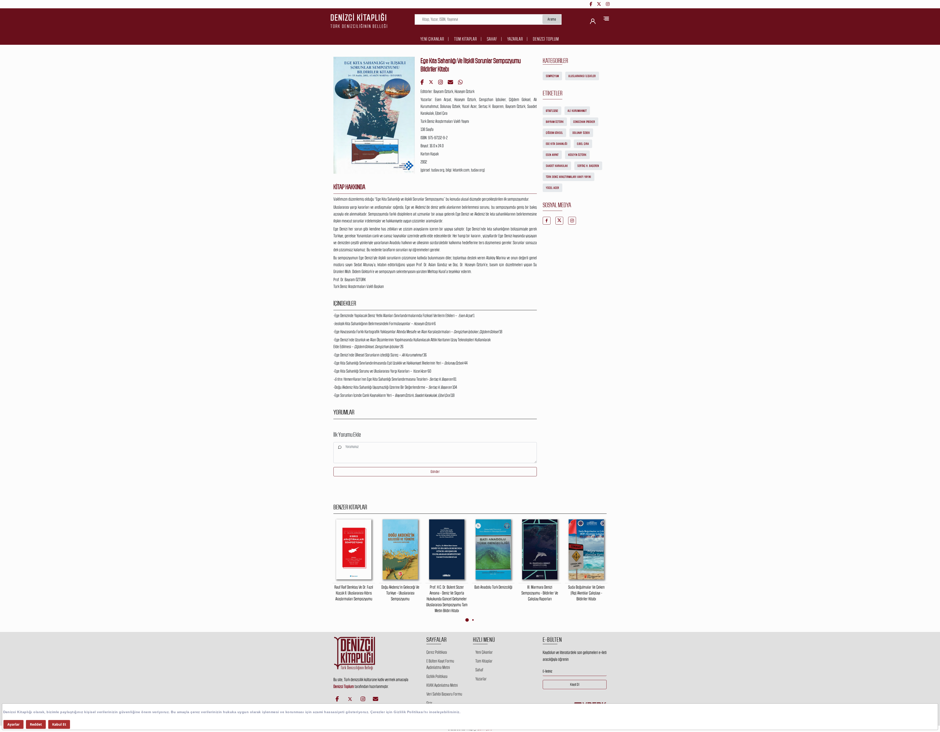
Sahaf (492, 39)
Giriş (429, 703)
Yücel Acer (552, 188)
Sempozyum (552, 76)
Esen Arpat (552, 155)
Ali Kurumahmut (577, 111)
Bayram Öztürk (555, 122)
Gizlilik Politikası (436, 676)
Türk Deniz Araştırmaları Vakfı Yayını (568, 177)
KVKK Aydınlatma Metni (442, 685)
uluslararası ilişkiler (582, 76)
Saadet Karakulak (557, 166)
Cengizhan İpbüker (584, 122)
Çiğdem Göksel (554, 133)
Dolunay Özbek (581, 133)
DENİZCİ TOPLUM (546, 39)
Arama (552, 19)
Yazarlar (515, 39)
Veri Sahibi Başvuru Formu (444, 694)
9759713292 (552, 111)
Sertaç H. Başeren (588, 166)
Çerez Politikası (436, 652)
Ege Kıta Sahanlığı (556, 144)
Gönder (435, 471)
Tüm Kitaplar (465, 39)
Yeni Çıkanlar (432, 39)
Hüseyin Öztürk (577, 155)
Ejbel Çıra (583, 144)
